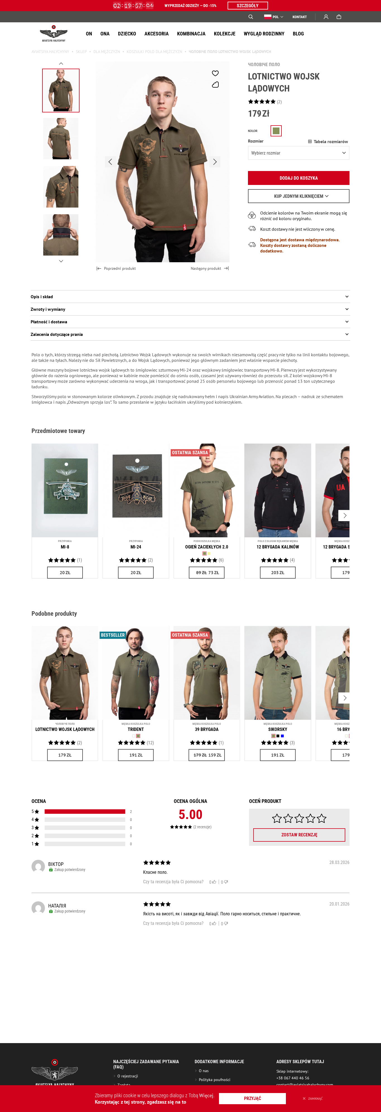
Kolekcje (224, 34)
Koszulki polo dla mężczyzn (154, 51)
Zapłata (123, 1084)
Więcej (206, 1095)
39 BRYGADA (207, 729)
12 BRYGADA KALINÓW (278, 547)
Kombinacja (191, 34)
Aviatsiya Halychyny (50, 51)
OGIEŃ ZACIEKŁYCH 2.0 (206, 547)
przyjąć (252, 1098)
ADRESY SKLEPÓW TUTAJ (300, 1061)
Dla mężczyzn (106, 51)
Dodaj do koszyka (299, 178)
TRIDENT (136, 729)
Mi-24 (136, 547)
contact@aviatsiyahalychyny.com (304, 1084)
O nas (204, 1070)
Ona (105, 34)
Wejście (326, 16)
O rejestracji (127, 1076)
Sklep (81, 51)
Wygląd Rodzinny (264, 34)
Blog (298, 34)
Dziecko (127, 34)
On (89, 34)
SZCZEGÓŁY (248, 5)
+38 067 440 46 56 (292, 1077)
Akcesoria (156, 34)
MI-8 (65, 547)
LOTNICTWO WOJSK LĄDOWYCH (65, 729)
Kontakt (300, 17)
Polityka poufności (214, 1079)
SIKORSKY (277, 729)
